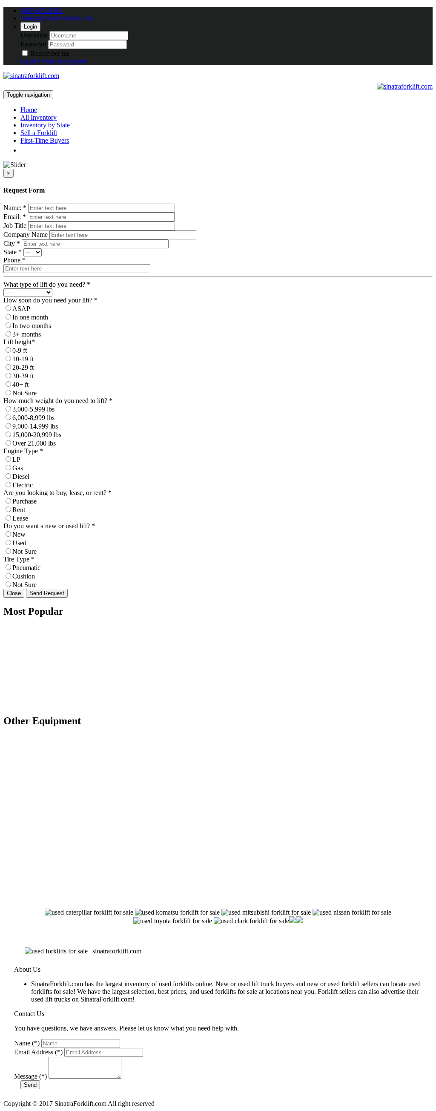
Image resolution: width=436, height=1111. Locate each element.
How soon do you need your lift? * (50, 300)
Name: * (14, 207)
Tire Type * (18, 559)
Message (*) (30, 1076)
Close (14, 593)
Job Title (14, 225)
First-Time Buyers (44, 140)
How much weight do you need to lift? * (57, 400)
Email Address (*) (38, 1052)
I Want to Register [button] (62, 61)
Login (30, 26)
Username (34, 35)
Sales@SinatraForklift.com (56, 18)
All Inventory (38, 117)
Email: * (14, 216)
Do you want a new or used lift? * (49, 526)
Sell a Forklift (38, 132)
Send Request (46, 593)
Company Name (25, 234)
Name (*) (27, 1043)
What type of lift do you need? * (46, 284)
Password (33, 44)
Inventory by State (45, 125)
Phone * (14, 260)
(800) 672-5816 (41, 10)
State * (12, 252)
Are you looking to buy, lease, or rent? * (57, 492)
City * (11, 243)
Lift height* (19, 341)
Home (28, 109)
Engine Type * (23, 451)
